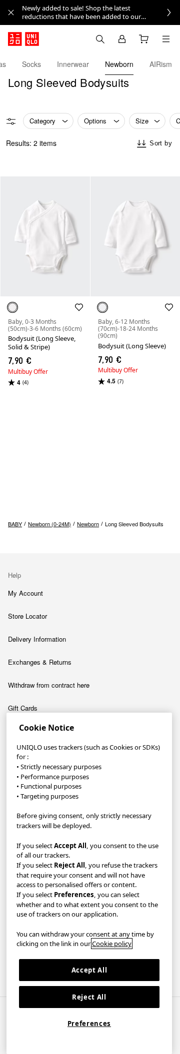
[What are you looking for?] (100, 39)
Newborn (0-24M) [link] (49, 524)
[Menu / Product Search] (166, 39)
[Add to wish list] (79, 307)
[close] (11, 12)
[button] (45, 236)
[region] (89, 883)
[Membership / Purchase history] (122, 39)
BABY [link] (15, 524)
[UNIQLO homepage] (23, 39)
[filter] (11, 121)
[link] (101, 12)
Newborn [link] (88, 524)
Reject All (89, 997)
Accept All (90, 970)
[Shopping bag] (144, 39)
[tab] (31, 64)
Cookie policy (112, 943)
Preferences (89, 1023)
